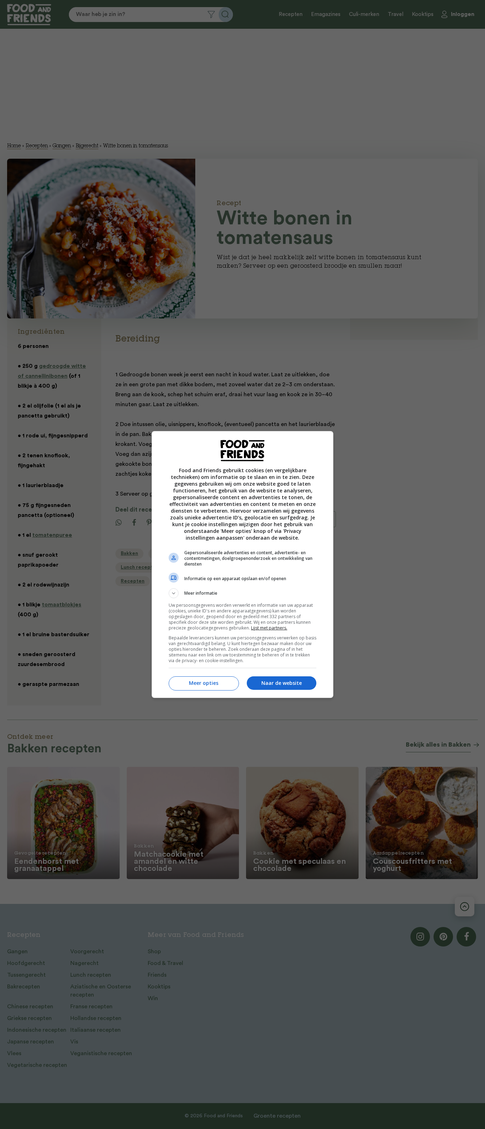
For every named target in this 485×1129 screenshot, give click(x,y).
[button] (242, 593)
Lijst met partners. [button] (269, 628)
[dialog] (242, 564)
